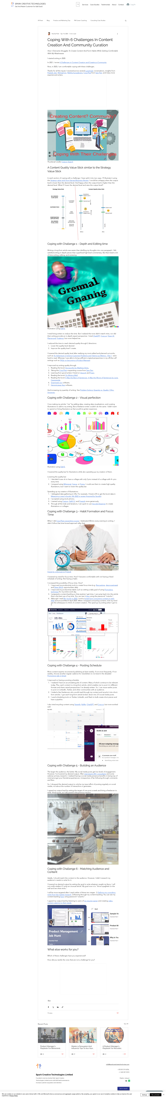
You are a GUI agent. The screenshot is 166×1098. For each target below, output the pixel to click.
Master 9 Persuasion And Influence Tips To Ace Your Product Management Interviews (82, 1047)
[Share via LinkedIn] (58, 1007)
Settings (144, 1095)
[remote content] (83, 91)
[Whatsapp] (129, 1081)
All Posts (40, 20)
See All (126, 1024)
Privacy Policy (13, 1096)
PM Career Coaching (80, 20)
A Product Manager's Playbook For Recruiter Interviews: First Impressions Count (114, 1047)
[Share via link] (62, 1007)
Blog (48, 20)
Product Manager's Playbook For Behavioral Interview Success (50, 1047)
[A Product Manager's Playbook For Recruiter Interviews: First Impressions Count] (114, 1035)
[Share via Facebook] (48, 1007)
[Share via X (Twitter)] (53, 1007)
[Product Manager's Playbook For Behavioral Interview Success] (52, 1035)
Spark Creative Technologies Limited (54, 1074)
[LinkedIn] (126, 1081)
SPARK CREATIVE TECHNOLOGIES (30, 4)
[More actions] (117, 34)
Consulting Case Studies (98, 20)
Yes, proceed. (155, 1095)
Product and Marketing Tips (61, 20)
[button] (126, 20)
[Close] (164, 1094)
